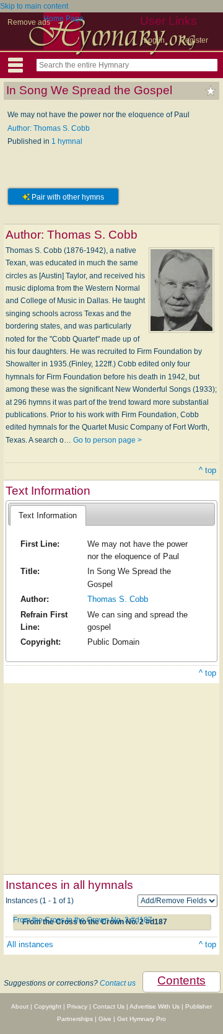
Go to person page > (107, 440)
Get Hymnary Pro (141, 1018)
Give (105, 1018)
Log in (154, 40)
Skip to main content (34, 6)
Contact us (118, 983)
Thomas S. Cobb (117, 599)
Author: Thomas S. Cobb (48, 128)
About (19, 1006)
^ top (207, 470)
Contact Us (109, 1006)
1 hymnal (66, 141)
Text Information (48, 515)
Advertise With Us (154, 1006)
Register (194, 40)
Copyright (47, 1006)
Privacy (77, 1006)
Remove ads (28, 22)
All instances (30, 944)
